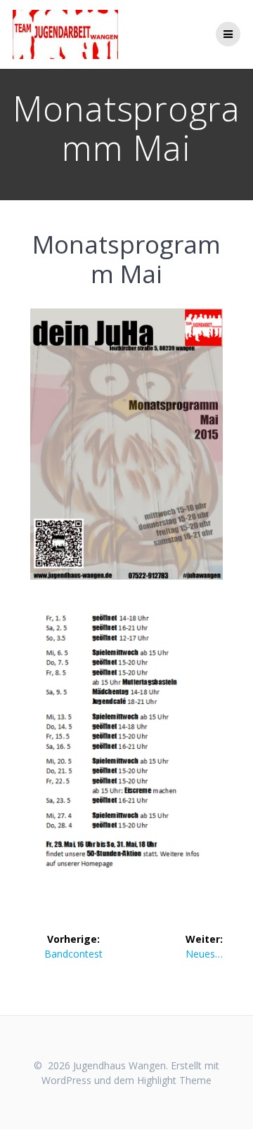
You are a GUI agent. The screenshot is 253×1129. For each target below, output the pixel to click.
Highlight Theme (174, 1080)
